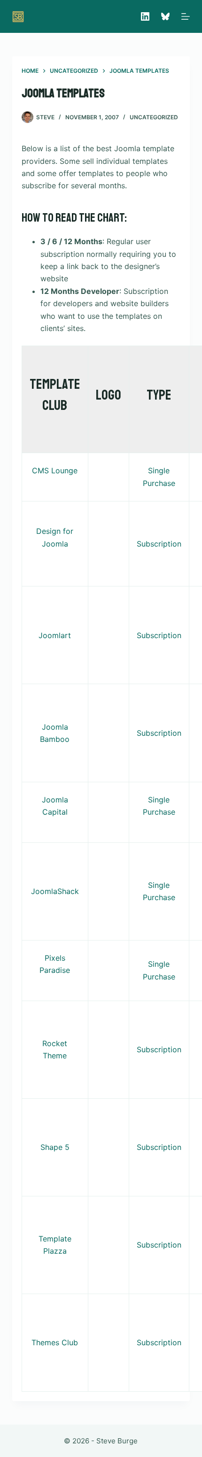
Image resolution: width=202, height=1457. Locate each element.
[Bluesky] (165, 16)
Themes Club (54, 1342)
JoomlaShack (55, 891)
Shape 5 (55, 1147)
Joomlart (55, 635)
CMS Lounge (55, 470)
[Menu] (185, 16)
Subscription (159, 543)
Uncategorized (154, 117)
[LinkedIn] (145, 16)
